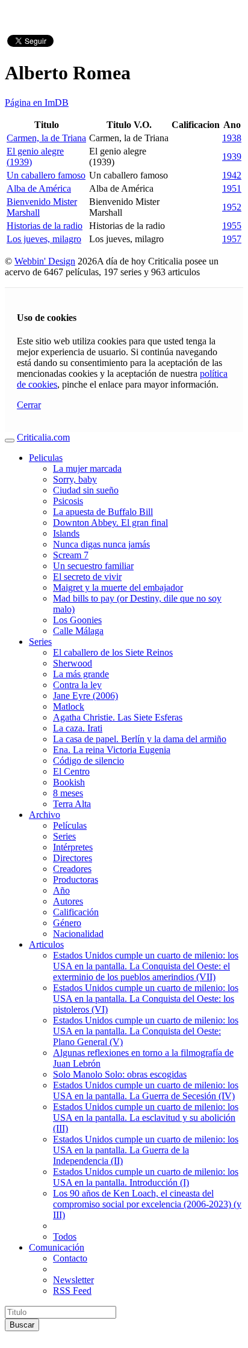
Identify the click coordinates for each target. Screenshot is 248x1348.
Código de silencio (88, 760)
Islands (66, 533)
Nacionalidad (78, 934)
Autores (68, 901)
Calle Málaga (78, 631)
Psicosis (68, 501)
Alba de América (39, 188)
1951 (231, 188)
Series (40, 641)
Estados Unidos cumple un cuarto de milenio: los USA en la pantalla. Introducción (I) (145, 1177)
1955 (231, 226)
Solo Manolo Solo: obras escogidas (120, 1074)
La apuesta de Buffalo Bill (103, 512)
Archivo (44, 815)
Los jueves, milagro (44, 239)
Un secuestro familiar (93, 566)
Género (67, 923)
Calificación (76, 912)
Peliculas (46, 458)
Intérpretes (73, 847)
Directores (72, 858)
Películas (70, 825)
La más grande (81, 674)
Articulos (46, 944)
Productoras (75, 879)
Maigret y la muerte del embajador (118, 587)
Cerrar (29, 405)
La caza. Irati (77, 728)
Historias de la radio (44, 226)
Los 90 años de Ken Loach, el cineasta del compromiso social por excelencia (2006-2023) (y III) (147, 1204)
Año (61, 890)
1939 (231, 156)
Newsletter (73, 1280)
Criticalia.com (43, 437)
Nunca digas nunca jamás (101, 544)
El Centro (71, 771)
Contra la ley (77, 685)
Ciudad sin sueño (86, 490)
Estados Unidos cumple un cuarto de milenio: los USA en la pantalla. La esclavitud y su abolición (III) (145, 1117)
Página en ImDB (37, 102)
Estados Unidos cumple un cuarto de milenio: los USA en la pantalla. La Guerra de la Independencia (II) (145, 1150)
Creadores (72, 869)
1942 (231, 175)
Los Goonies (77, 620)
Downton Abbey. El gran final (110, 522)
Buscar (22, 1324)
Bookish (69, 782)
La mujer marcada (87, 468)
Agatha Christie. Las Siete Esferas (117, 717)
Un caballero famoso (46, 175)
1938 (231, 138)
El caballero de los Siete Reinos (113, 652)
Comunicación (56, 1247)
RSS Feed (72, 1290)
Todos (64, 1236)
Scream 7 (70, 555)
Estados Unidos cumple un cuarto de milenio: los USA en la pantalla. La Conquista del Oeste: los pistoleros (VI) (145, 998)
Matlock (68, 706)
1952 (231, 207)
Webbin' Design (44, 261)
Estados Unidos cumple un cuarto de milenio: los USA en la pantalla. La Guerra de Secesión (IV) (145, 1090)
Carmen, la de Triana (46, 138)
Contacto (70, 1258)
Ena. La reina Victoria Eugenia (111, 750)
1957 (231, 239)
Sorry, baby (75, 479)
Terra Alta (72, 804)
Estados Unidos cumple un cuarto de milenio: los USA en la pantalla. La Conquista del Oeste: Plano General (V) (145, 1031)
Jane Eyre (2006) (85, 696)
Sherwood (72, 663)
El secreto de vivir (87, 577)
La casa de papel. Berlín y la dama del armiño (139, 739)
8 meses (68, 793)
